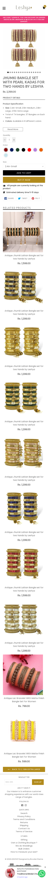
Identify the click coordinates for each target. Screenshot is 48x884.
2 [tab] (10, 72)
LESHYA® (14, 859)
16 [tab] (40, 72)
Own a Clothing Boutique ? (24, 842)
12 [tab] (31, 72)
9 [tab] (25, 72)
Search (24, 813)
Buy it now (24, 179)
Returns (24, 822)
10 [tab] (27, 72)
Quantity (6, 135)
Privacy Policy (24, 816)
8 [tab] (23, 72)
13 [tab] (33, 72)
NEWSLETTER (24, 777)
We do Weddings (24, 845)
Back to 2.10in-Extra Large (26, 769)
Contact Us (24, 828)
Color (5, 145)
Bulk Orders (24, 848)
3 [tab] (12, 72)
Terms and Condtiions (24, 819)
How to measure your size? (24, 851)
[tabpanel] (24, 48)
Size (5, 162)
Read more (13, 129)
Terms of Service (24, 831)
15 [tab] (38, 72)
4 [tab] (14, 72)
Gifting (24, 839)
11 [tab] (29, 72)
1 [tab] (8, 72)
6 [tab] (18, 72)
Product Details (11, 97)
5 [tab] (16, 72)
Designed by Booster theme (31, 859)
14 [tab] (35, 72)
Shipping (24, 825)
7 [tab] (20, 72)
